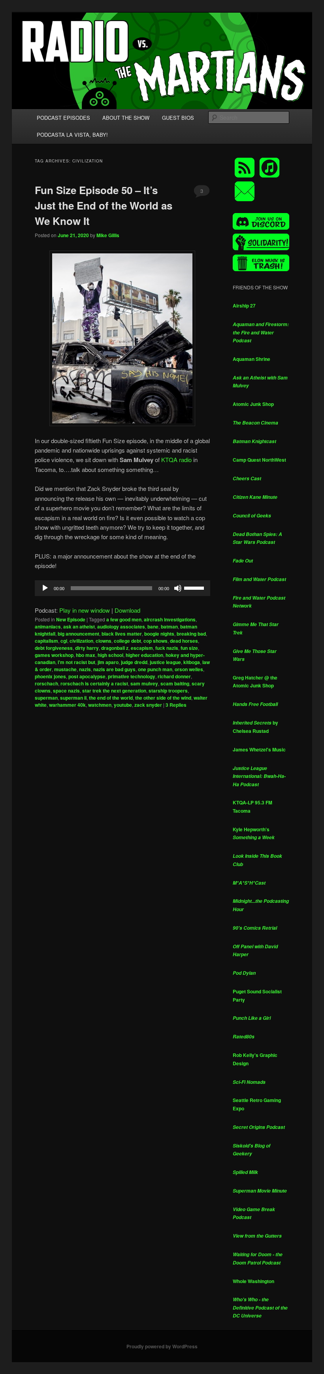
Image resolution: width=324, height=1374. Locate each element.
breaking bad (191, 633)
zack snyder (148, 704)
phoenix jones (50, 676)
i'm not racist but (76, 662)
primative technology (131, 676)
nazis (85, 669)
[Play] (45, 588)
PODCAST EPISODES (63, 117)
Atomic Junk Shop (253, 404)
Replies (176, 704)
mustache (65, 669)
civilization (81, 640)
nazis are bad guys (114, 669)
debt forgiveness (54, 647)
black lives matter (122, 633)
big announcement (78, 633)
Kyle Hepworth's (254, 833)
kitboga (191, 662)
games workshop (54, 655)
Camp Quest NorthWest (259, 459)
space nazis (66, 690)
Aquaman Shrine (251, 358)
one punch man (155, 669)
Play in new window (84, 610)
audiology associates (121, 626)
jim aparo (108, 662)
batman (169, 626)
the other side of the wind (163, 697)
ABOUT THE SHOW (125, 117)
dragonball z (114, 647)
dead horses (184, 640)
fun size (189, 647)
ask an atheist (79, 626)
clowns (103, 640)
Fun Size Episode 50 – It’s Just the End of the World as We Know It (103, 205)
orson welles (189, 669)
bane (152, 626)
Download (127, 610)
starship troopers (168, 690)
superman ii (73, 697)
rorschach (46, 683)
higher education (144, 655)
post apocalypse (86, 676)
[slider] (195, 587)
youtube (123, 704)
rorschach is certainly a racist (94, 683)
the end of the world (111, 697)
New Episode (70, 619)
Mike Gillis (107, 235)
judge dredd (134, 662)
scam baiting (174, 683)
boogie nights (159, 633)
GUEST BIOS (178, 117)
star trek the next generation (114, 690)
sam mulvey (144, 683)
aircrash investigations (170, 619)
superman (46, 697)
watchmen (99, 704)
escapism (142, 647)
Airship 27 (244, 305)
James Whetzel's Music (259, 749)
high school (110, 655)
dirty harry (87, 647)
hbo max (85, 655)
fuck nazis (166, 647)
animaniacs (48, 626)
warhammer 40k (67, 704)
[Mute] (178, 588)
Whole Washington (253, 1281)
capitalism (46, 640)
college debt (127, 640)
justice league (165, 662)
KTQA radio (176, 459)
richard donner (174, 676)
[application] (122, 588)
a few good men (123, 619)
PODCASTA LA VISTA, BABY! (72, 134)
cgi (63, 640)
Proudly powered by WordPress (162, 1346)
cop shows (155, 640)
